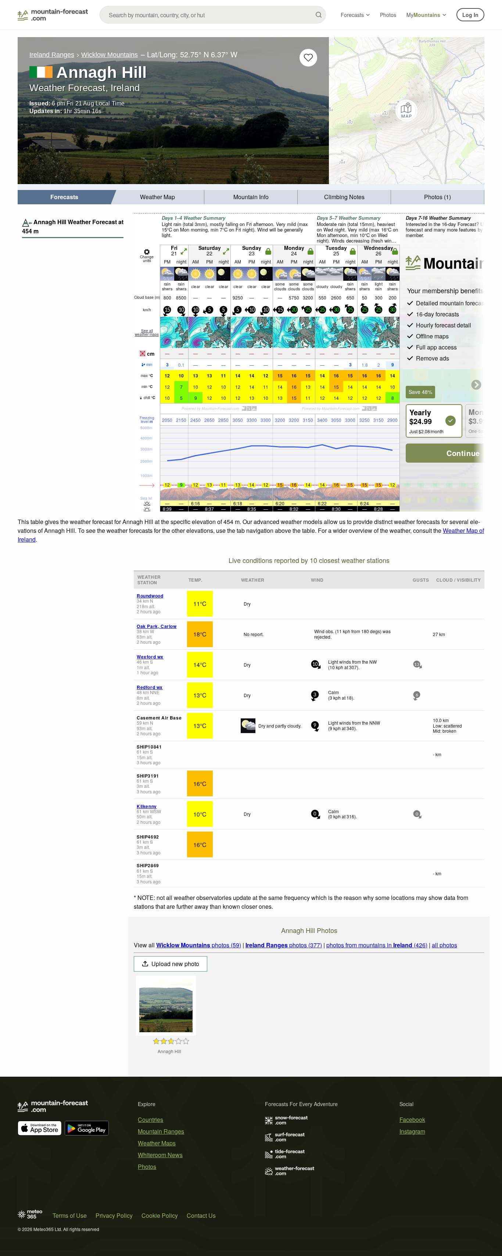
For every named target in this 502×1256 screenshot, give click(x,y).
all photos (444, 945)
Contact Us (201, 1215)
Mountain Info (251, 197)
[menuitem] (64, 197)
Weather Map (157, 197)
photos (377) (283, 945)
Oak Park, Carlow (157, 626)
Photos (388, 14)
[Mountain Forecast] (53, 15)
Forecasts (352, 14)
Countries (150, 1119)
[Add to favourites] (308, 58)
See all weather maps (147, 332)
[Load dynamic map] (406, 111)
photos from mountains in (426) (376, 945)
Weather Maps (157, 1143)
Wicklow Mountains (109, 54)
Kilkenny (147, 806)
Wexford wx (150, 656)
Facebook (412, 1119)
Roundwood (150, 595)
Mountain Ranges (161, 1131)
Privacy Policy (114, 1215)
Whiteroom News (160, 1155)
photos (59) (198, 945)
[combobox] (213, 15)
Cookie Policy (159, 1215)
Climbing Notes (344, 197)
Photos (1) (437, 197)
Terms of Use (70, 1215)
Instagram (412, 1131)
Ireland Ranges (51, 54)
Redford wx (150, 687)
